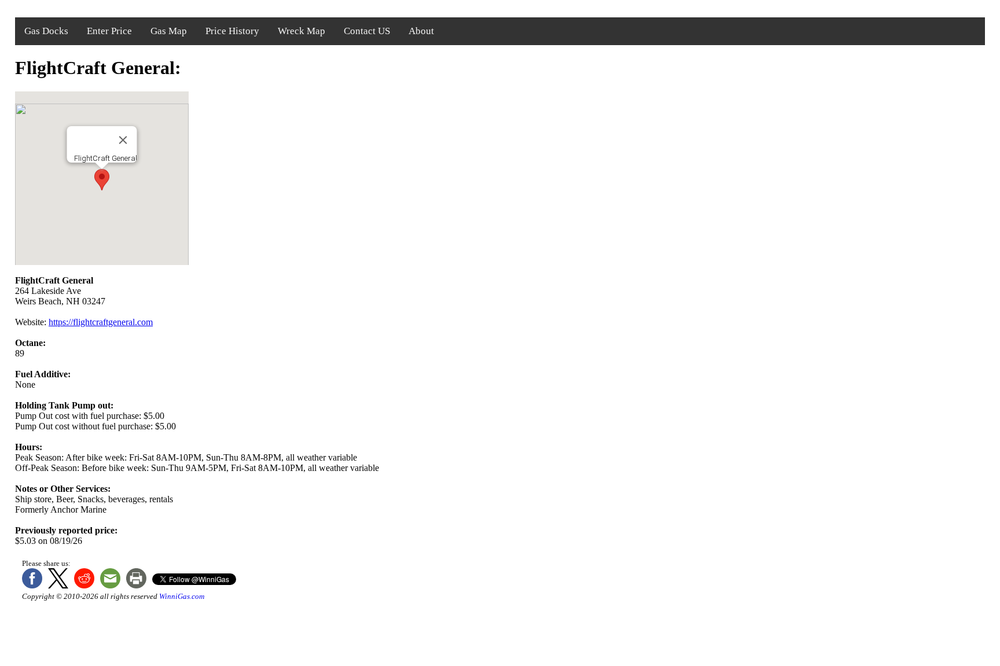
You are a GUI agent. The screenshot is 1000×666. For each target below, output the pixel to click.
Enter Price (109, 30)
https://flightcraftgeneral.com (101, 322)
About (421, 30)
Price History (232, 30)
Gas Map (168, 30)
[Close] (123, 140)
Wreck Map (301, 30)
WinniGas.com (181, 596)
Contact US (367, 30)
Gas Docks (46, 30)
